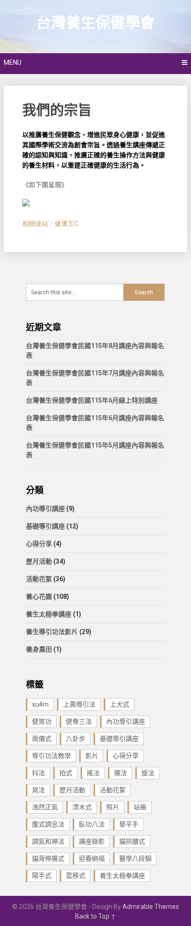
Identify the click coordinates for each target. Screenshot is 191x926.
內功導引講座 (45, 508)
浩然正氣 (45, 807)
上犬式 (119, 704)
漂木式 (82, 807)
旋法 (147, 773)
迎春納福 (92, 858)
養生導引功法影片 (52, 631)
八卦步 (75, 738)
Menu (12, 62)
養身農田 (39, 649)
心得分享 (39, 543)
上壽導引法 (79, 704)
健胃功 (41, 721)
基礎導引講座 (45, 526)
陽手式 (41, 875)
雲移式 (75, 875)
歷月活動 (39, 561)
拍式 (65, 773)
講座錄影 (92, 841)
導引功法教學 (51, 755)
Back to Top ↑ (95, 916)
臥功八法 (92, 824)
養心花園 (39, 596)
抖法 (38, 773)
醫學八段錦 (135, 858)
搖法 (93, 773)
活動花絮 (39, 579)
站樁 (140, 807)
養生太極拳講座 (48, 614)
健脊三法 (79, 721)
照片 (112, 807)
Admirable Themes (150, 906)
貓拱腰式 (132, 841)
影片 (91, 755)
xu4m (40, 704)
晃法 (38, 790)
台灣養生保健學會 (95, 22)
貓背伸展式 (48, 858)
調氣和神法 (48, 841)
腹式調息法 (48, 824)
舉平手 (129, 824)
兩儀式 (41, 738)
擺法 (120, 773)
